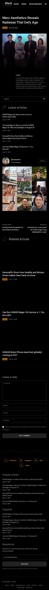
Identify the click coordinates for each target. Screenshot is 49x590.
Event (5, 279)
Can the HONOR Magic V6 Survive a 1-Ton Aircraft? (17, 148)
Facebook (13, 460)
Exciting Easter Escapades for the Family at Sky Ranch (12, 228)
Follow (42, 161)
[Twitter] (21, 466)
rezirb (18, 75)
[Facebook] (6, 461)
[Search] (44, 99)
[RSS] (36, 461)
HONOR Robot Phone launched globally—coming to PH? (22, 354)
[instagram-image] (9, 173)
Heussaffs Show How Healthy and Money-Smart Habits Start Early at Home (17, 137)
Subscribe (24, 564)
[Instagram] (21, 461)
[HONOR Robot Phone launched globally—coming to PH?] (24, 336)
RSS (41, 460)
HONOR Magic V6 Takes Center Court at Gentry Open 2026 (17, 115)
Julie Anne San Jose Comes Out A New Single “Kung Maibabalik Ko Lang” (37, 229)
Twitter (27, 465)
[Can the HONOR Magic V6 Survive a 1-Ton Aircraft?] (43, 149)
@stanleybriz (16, 159)
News (5, 28)
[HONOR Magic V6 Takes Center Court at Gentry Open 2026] (43, 117)
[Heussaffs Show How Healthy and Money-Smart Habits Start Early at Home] (43, 138)
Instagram (28, 460)
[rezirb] (8, 82)
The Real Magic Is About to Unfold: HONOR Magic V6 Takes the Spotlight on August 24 (18, 126)
